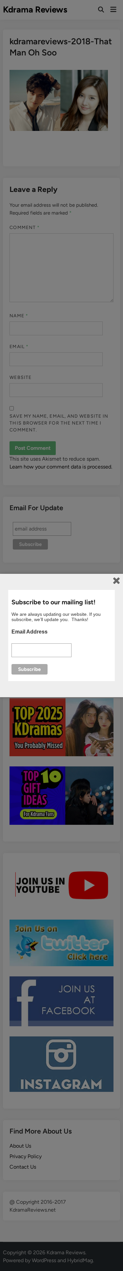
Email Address (29, 632)
